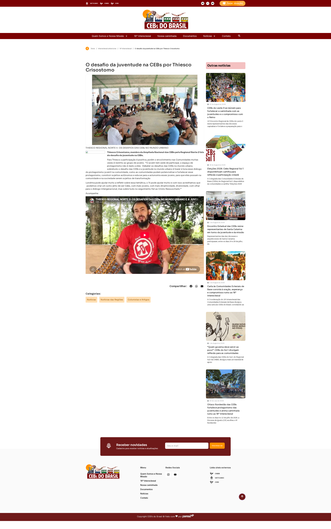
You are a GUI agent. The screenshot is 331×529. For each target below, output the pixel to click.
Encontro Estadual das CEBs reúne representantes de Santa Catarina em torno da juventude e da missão (225, 229)
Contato (226, 36)
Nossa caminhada (166, 36)
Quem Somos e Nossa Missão (108, 36)
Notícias (207, 36)
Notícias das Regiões (112, 299)
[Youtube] (175, 474)
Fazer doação (235, 3)
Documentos (190, 36)
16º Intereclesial (142, 36)
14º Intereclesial (125, 49)
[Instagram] (168, 474)
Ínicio (93, 49)
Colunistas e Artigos (138, 299)
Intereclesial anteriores (107, 49)
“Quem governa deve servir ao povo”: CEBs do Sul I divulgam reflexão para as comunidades (223, 350)
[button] (191, 286)
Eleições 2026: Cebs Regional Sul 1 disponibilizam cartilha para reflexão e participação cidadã (225, 171)
